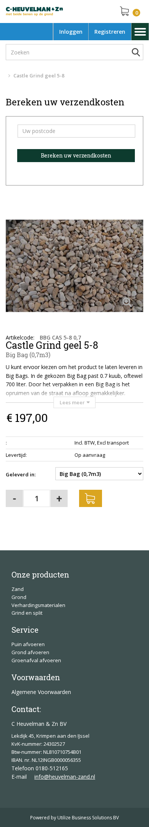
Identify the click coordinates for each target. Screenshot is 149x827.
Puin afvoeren (28, 644)
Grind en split (26, 612)
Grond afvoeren (30, 652)
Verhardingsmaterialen (38, 605)
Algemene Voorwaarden (41, 692)
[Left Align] (127, 303)
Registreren (109, 31)
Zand (17, 589)
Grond (18, 597)
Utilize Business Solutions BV (88, 817)
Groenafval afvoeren (36, 660)
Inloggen (71, 31)
